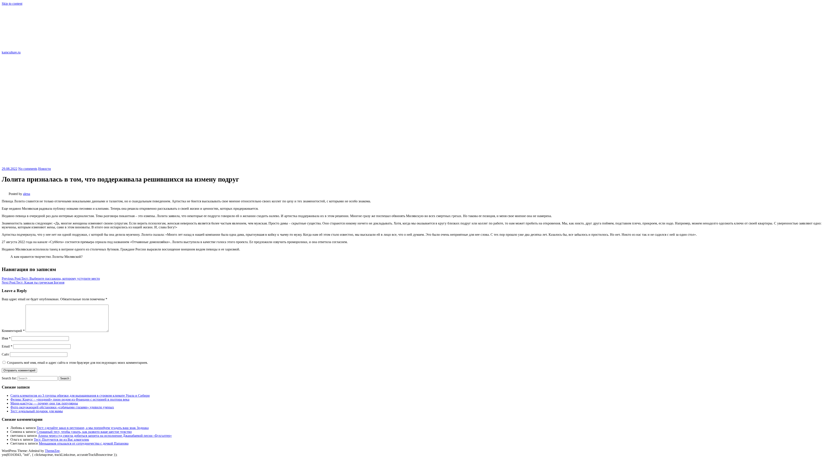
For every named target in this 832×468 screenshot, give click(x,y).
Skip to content (12, 3)
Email (7, 346)
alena (26, 194)
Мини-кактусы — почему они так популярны (44, 403)
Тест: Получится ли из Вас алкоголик (61, 439)
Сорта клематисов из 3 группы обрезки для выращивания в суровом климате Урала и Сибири (80, 395)
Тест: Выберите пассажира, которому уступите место (51, 278)
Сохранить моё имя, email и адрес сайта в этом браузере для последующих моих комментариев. (77, 362)
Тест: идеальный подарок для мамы (36, 411)
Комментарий (13, 331)
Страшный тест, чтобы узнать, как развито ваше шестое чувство (84, 432)
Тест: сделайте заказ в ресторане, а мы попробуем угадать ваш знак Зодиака (93, 428)
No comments (27, 169)
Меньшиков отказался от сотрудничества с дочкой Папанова (83, 443)
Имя (6, 338)
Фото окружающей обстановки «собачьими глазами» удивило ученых (62, 407)
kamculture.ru (11, 52)
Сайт (5, 354)
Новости (44, 169)
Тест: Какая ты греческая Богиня (33, 282)
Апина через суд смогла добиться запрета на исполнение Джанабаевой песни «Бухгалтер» (105, 435)
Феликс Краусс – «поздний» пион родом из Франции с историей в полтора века (69, 399)
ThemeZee (52, 451)
